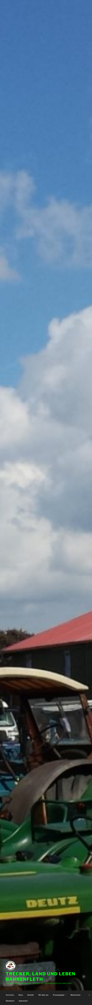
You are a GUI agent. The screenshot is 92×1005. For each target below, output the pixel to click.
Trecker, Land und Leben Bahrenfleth (40, 976)
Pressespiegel (58, 995)
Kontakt (30, 995)
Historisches (75, 995)
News (20, 995)
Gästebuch (10, 1001)
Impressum (23, 1001)
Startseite (10, 995)
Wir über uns (43, 995)
